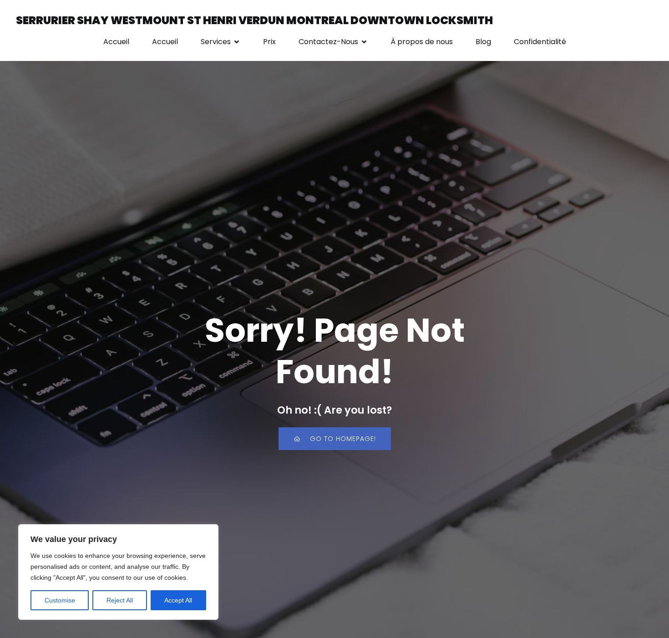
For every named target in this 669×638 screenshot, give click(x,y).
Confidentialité (540, 41)
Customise (60, 600)
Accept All (178, 600)
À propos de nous (421, 41)
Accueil (116, 41)
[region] (118, 572)
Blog (483, 41)
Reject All (119, 600)
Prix (269, 41)
